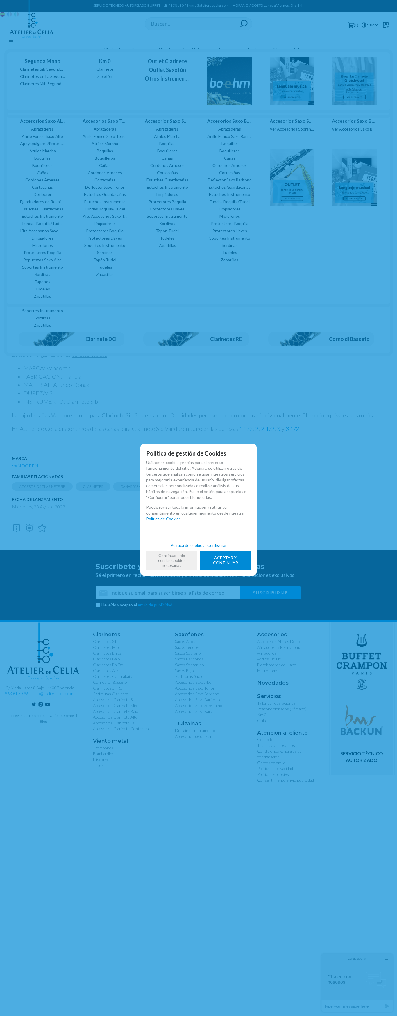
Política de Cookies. (164, 518)
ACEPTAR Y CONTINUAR (225, 560)
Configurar (217, 545)
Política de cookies (187, 545)
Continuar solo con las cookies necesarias (171, 560)
